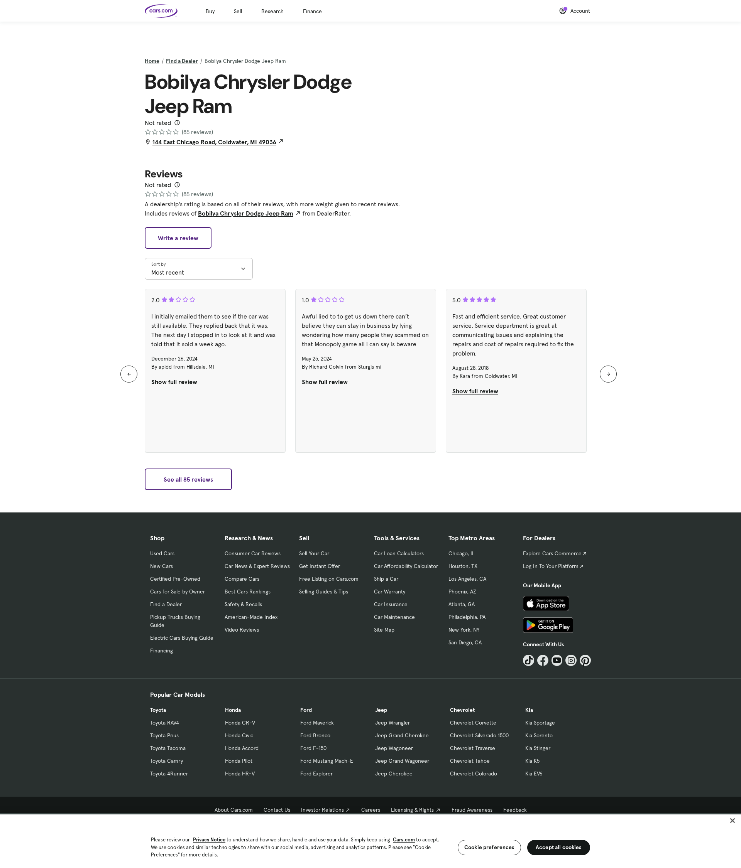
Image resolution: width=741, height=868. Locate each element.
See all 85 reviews (188, 479)
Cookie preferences (489, 847)
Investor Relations (322, 809)
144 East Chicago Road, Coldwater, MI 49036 (214, 142)
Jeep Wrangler (392, 722)
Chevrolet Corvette (473, 722)
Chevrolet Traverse (472, 748)
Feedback (515, 809)
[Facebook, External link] (542, 660)
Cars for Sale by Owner (177, 591)
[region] (370, 840)
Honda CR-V (240, 722)
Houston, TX (462, 566)
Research (272, 11)
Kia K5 (532, 760)
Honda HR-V (240, 773)
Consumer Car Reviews (253, 553)
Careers (370, 809)
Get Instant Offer (319, 566)
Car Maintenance (394, 616)
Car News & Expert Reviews (257, 566)
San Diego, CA (465, 642)
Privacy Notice (209, 839)
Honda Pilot (238, 760)
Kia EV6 (534, 773)
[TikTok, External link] (528, 660)
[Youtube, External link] (557, 660)
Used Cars (162, 553)
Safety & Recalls (243, 604)
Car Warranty (389, 591)
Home (152, 60)
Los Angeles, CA (467, 578)
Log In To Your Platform (551, 566)
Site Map (384, 629)
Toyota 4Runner (169, 773)
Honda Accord (242, 748)
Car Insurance (391, 604)
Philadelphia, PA (467, 616)
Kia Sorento (539, 735)
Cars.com (404, 839)
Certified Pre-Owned (175, 578)
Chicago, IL (461, 553)
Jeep (381, 709)
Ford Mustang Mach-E (326, 760)
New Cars (161, 566)
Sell (238, 11)
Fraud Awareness (472, 809)
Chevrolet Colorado (473, 773)
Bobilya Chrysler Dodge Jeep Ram (245, 213)
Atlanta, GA (461, 604)
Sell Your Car (314, 553)
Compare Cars (242, 578)
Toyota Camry (166, 760)
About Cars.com (234, 809)
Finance (312, 11)
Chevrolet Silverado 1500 (479, 735)
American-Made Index (251, 616)
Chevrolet (462, 709)
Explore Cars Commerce (552, 553)
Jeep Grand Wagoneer (402, 760)
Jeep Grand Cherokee (402, 735)
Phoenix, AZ (462, 591)
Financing (161, 650)
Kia (529, 709)
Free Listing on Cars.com (329, 578)
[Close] (732, 820)
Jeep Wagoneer (394, 748)
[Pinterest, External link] (585, 660)
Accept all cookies (559, 847)
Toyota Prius (164, 735)
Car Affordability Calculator (406, 566)
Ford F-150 (313, 748)
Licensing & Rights (412, 809)
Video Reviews (242, 629)
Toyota (158, 709)
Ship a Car (386, 578)
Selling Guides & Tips (323, 591)
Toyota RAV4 (164, 722)
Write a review (178, 238)
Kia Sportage (540, 722)
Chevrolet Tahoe (470, 760)
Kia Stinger (537, 748)
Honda (233, 709)
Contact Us (277, 809)
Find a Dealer (182, 60)
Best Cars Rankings (248, 591)
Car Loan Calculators (399, 553)
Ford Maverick (317, 722)
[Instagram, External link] (571, 660)
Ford (306, 709)
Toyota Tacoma (168, 748)
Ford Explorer (316, 773)
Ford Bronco (315, 735)
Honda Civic (239, 735)
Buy (210, 11)
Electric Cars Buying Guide (181, 637)
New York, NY (463, 629)
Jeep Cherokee (394, 773)
